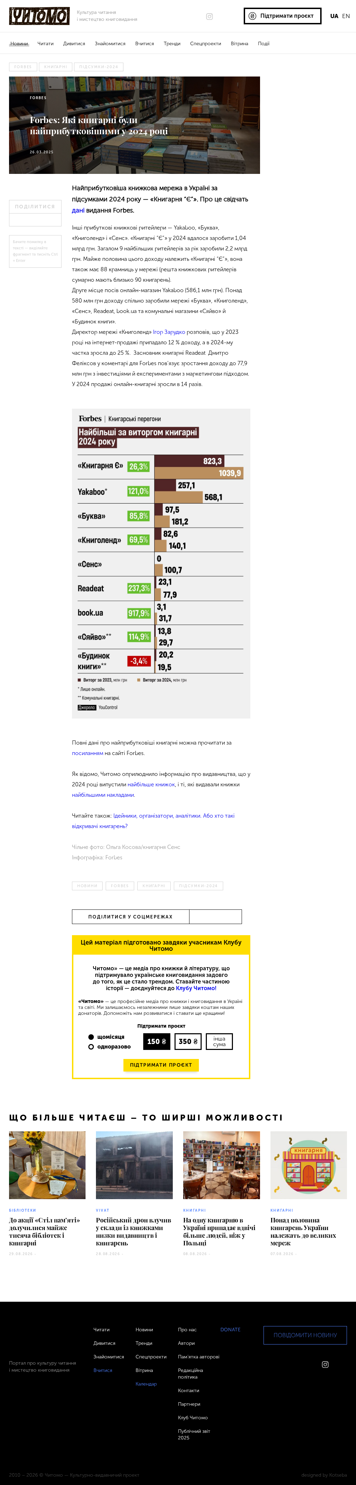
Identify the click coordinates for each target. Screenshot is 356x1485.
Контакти (188, 1391)
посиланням (87, 753)
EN (346, 16)
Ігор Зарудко (169, 332)
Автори (186, 1343)
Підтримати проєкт (161, 1065)
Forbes (23, 67)
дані (78, 210)
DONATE (230, 1330)
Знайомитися (110, 44)
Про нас (187, 1330)
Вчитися (144, 44)
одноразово (114, 1046)
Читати (46, 44)
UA (334, 16)
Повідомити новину (305, 1335)
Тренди (172, 44)
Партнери (189, 1404)
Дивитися (74, 44)
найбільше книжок (151, 784)
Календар (146, 1384)
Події (263, 44)
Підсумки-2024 (98, 67)
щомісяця (110, 1037)
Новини (19, 44)
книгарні (55, 67)
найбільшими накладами (103, 795)
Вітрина (239, 44)
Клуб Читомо (193, 1418)
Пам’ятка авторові (198, 1357)
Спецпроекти (205, 44)
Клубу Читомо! (196, 988)
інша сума (219, 1041)
